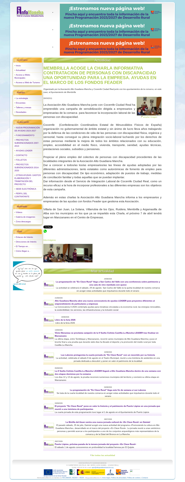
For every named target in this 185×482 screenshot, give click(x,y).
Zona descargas (23, 221)
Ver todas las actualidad (103, 455)
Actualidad (20, 70)
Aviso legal (106, 478)
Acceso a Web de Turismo (28, 82)
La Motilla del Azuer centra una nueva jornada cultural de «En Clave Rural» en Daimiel (108, 422)
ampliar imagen (150, 117)
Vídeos (19, 212)
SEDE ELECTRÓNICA (26, 189)
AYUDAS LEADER (24, 150)
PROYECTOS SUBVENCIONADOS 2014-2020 (26, 167)
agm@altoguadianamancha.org (102, 467)
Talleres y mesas (23, 107)
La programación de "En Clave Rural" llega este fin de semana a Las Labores (108, 390)
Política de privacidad (118, 478)
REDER (75, 478)
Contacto (145, 478)
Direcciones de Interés (26, 242)
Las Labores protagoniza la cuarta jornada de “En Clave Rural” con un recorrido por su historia (108, 355)
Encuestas (20, 103)
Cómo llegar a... (23, 251)
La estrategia (22, 98)
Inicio (18, 65)
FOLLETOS (21, 160)
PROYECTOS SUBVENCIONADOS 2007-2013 (26, 143)
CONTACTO (21, 155)
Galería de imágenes (25, 217)
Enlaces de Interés (24, 237)
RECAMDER (66, 478)
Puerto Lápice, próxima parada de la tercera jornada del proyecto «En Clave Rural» (95, 444)
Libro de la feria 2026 (65, 320)
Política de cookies (133, 478)
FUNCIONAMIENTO (25, 135)
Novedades (21, 112)
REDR (81, 478)
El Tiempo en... (23, 246)
